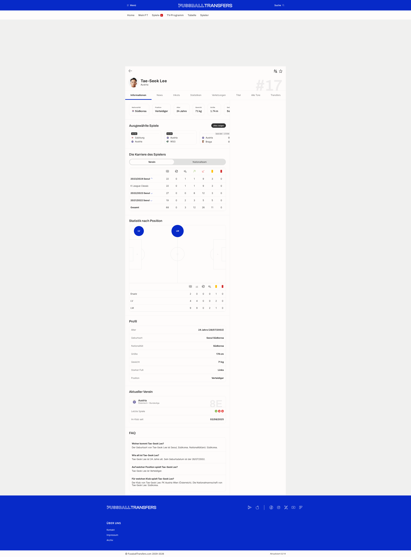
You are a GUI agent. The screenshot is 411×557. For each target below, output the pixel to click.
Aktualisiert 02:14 (278, 554)
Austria (144, 84)
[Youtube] (293, 507)
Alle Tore (255, 95)
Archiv (110, 540)
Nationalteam (200, 161)
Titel (238, 95)
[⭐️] (281, 71)
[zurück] (130, 71)
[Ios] (257, 507)
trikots (176, 95)
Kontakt (111, 529)
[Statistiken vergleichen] (275, 71)
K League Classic (140, 185)
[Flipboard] (300, 507)
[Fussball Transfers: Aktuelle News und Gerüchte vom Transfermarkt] (205, 5)
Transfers (275, 95)
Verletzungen (219, 95)
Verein (151, 161)
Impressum (112, 535)
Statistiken (195, 95)
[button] (131, 5)
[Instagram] (278, 507)
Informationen (138, 95)
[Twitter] (286, 507)
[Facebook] (271, 507)
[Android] (249, 507)
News (160, 95)
